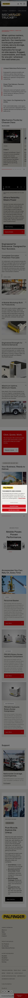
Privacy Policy (21, 498)
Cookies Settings (14, 502)
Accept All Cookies (14, 506)
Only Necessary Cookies (14, 510)
